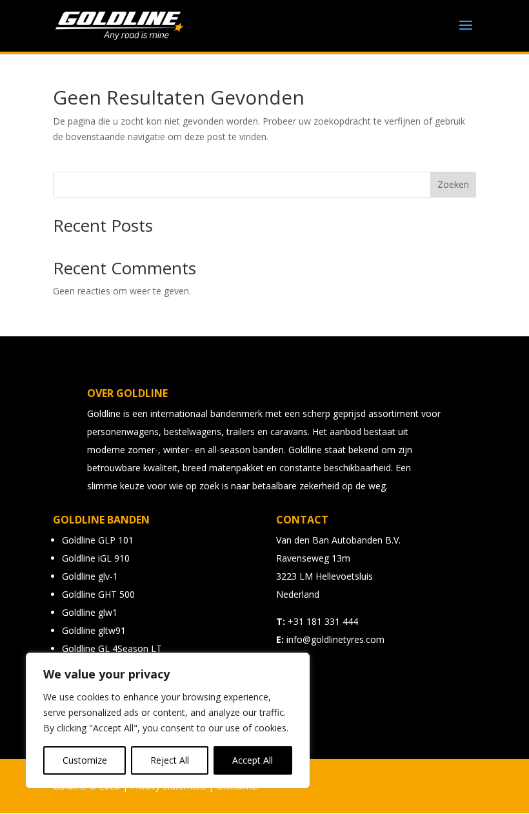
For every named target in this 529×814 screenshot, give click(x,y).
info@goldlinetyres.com (335, 639)
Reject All (169, 760)
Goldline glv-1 (90, 576)
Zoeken (453, 184)
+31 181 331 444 (323, 621)
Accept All (252, 760)
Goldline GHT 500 (98, 594)
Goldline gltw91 (94, 630)
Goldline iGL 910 (96, 558)
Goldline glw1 (89, 612)
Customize (85, 760)
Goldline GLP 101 (98, 540)
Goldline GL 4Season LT (112, 648)
